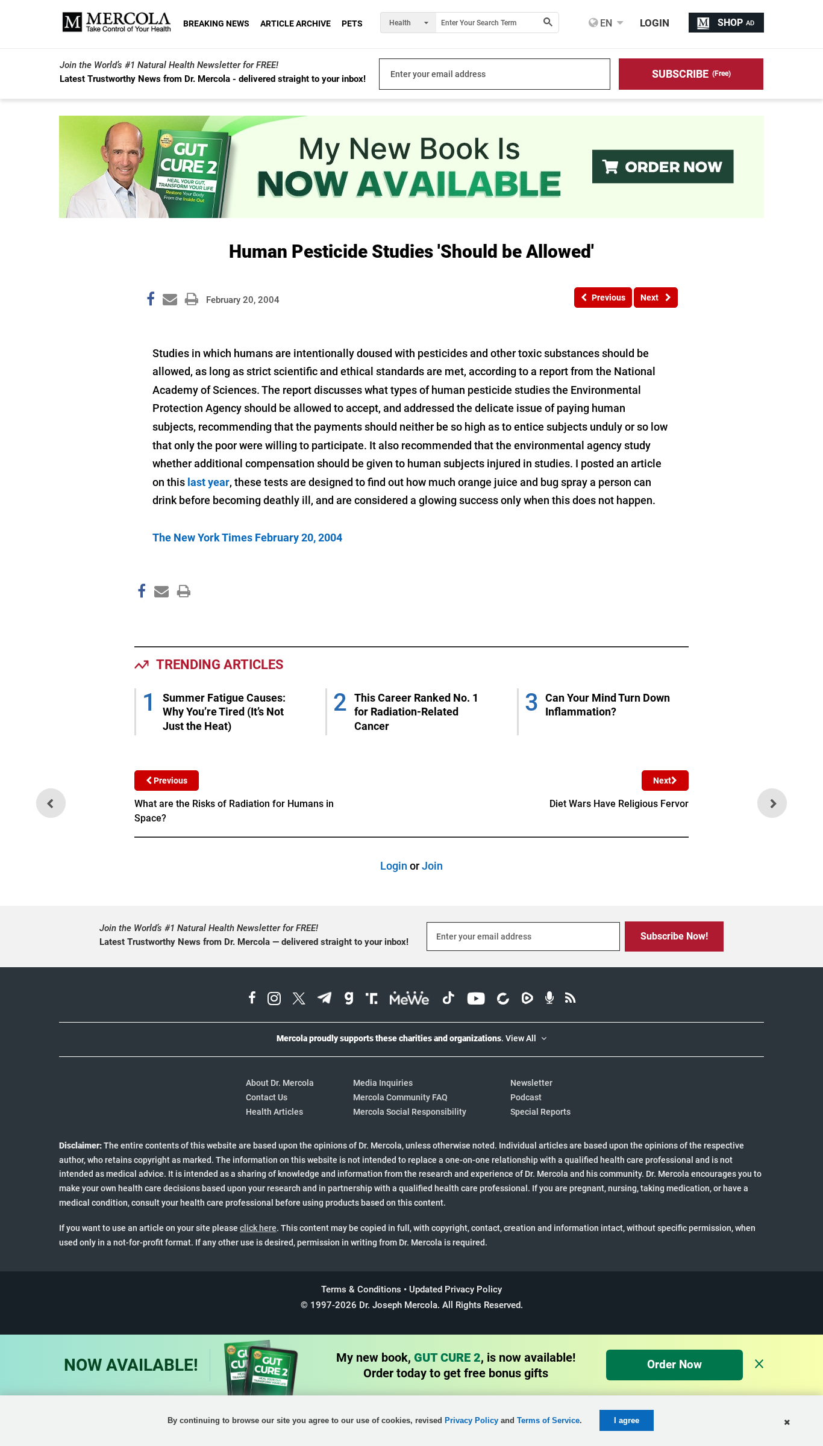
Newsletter (531, 1083)
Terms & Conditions (361, 1289)
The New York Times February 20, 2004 (247, 537)
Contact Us (266, 1097)
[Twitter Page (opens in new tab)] (298, 999)
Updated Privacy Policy (455, 1289)
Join (432, 865)
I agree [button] (626, 1420)
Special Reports (540, 1112)
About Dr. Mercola (280, 1083)
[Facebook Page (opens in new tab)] (252, 999)
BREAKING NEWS (216, 23)
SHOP (736, 22)
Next (662, 780)
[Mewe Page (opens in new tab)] (409, 999)
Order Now (674, 1364)
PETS (352, 23)
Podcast (526, 1097)
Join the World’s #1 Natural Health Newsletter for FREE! (169, 65)
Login (393, 865)
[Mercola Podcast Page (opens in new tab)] (549, 999)
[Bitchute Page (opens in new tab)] (503, 999)
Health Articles (274, 1112)
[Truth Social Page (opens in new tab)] (371, 999)
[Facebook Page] (141, 617)
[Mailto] (159, 617)
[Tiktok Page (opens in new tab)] (448, 999)
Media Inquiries (383, 1083)
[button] (691, 74)
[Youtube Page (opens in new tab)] (476, 999)
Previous (169, 780)
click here (258, 1228)
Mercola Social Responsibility (409, 1112)
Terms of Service (548, 1420)
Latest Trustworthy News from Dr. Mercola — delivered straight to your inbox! (253, 941)
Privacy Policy (471, 1420)
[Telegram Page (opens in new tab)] (324, 999)
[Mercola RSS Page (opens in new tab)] (570, 999)
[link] (150, 301)
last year (208, 482)
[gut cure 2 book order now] (411, 214)
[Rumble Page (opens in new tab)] (527, 999)
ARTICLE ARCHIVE (295, 23)
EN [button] (605, 22)
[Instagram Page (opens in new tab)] (274, 999)
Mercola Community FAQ (400, 1097)
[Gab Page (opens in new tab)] (348, 999)
